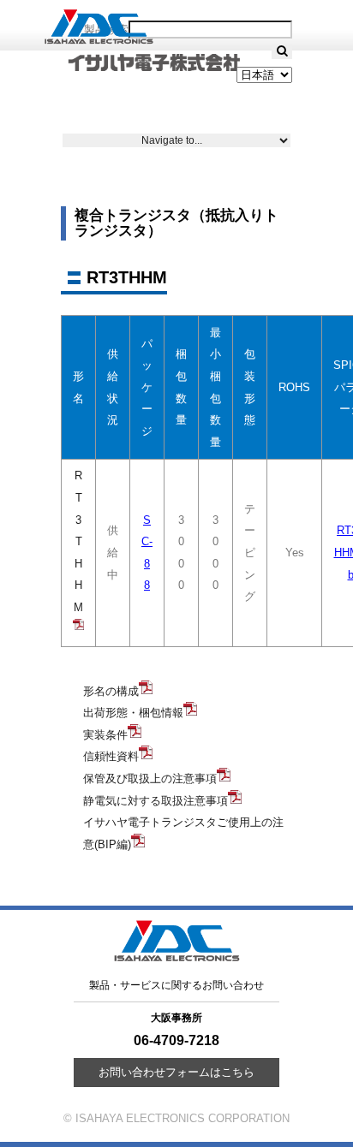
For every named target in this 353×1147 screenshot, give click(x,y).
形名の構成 (111, 691)
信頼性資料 (111, 756)
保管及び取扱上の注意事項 (150, 778)
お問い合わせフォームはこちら (176, 1072)
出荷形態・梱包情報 (133, 712)
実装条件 (105, 734)
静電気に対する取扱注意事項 (155, 800)
